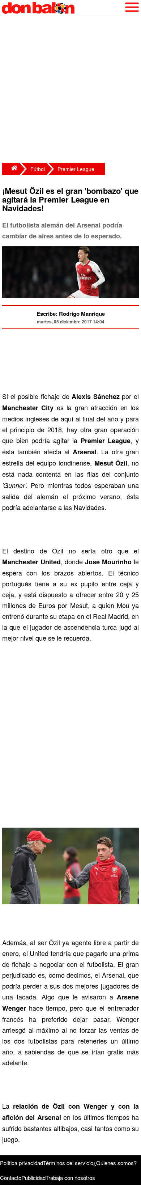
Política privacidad (21, 1163)
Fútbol (37, 169)
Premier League (75, 169)
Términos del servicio (68, 1163)
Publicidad (33, 1177)
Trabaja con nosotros (70, 1177)
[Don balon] (62, 8)
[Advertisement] (70, 90)
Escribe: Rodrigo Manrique (71, 314)
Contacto (10, 1177)
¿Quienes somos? (115, 1163)
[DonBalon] (11, 169)
